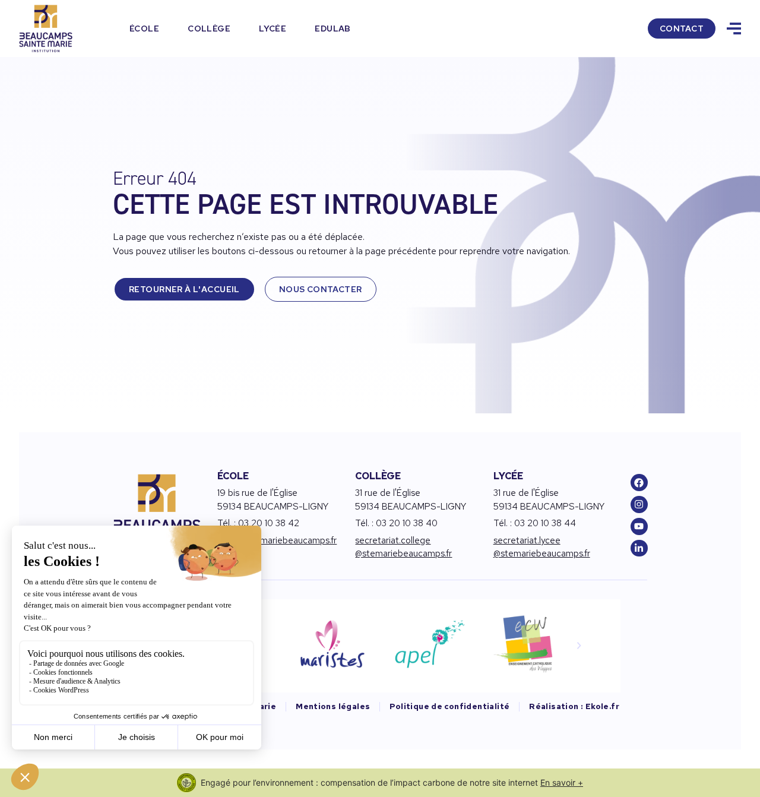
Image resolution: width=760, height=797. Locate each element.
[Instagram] (639, 504)
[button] (578, 645)
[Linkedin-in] (639, 548)
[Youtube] (639, 526)
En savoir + (561, 782)
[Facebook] (639, 482)
